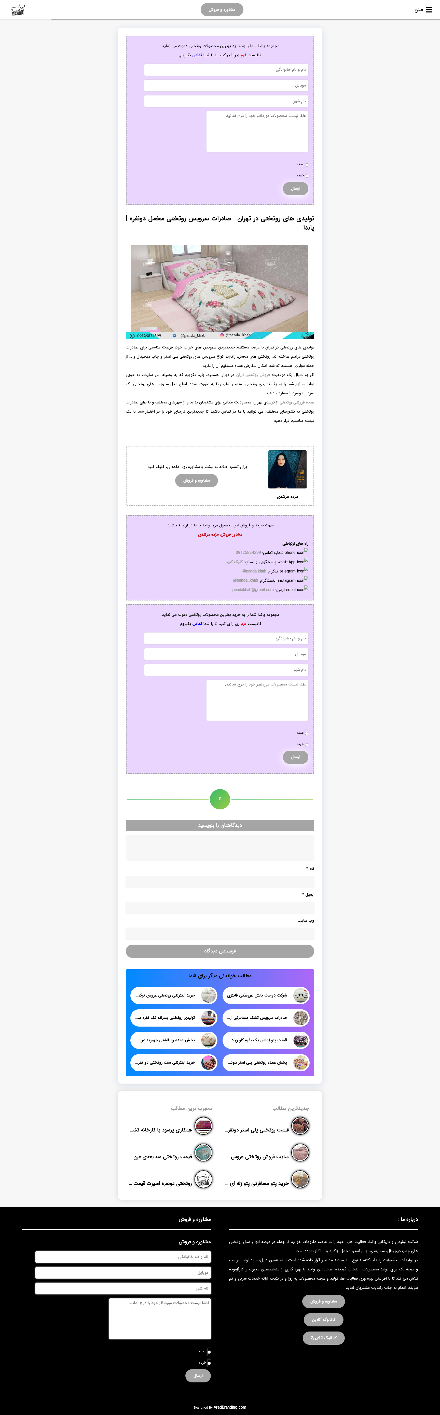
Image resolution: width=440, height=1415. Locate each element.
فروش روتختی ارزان (253, 375)
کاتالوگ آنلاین (323, 1319)
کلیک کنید (234, 562)
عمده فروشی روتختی (297, 402)
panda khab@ (254, 571)
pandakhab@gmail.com (253, 590)
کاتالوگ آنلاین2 (324, 1338)
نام (310, 868)
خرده (300, 175)
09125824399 (248, 553)
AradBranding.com (230, 1407)
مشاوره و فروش (222, 9)
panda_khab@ (245, 580)
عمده (300, 164)
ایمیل (308, 894)
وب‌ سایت (305, 920)
